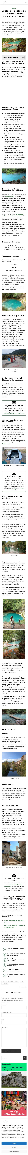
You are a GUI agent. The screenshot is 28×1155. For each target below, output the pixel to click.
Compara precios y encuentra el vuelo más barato (15, 964)
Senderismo (4, 983)
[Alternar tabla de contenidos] (22, 57)
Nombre (4, 1005)
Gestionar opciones (14, 1151)
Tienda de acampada (14, 476)
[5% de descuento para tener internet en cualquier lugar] (4, 970)
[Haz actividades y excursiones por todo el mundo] (4, 960)
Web (2, 1019)
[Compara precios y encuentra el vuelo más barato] (4, 965)
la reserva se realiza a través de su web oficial (12, 215)
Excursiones (10, 981)
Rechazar (14, 1147)
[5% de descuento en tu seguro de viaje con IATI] (4, 975)
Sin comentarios (23, 987)
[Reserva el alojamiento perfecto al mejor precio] (4, 949)
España (4, 981)
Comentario (4, 1027)
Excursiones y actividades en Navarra (14, 879)
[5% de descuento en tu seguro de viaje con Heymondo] (4, 954)
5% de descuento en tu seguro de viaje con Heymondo (16, 954)
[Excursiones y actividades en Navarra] (14, 875)
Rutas (14, 8)
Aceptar (14, 1143)
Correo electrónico (6, 1012)
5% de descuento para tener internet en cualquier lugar (14, 970)
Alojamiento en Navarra (14, 406)
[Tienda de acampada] (14, 473)
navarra (16, 981)
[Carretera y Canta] (4, 2)
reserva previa (9, 196)
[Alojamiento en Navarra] (14, 402)
